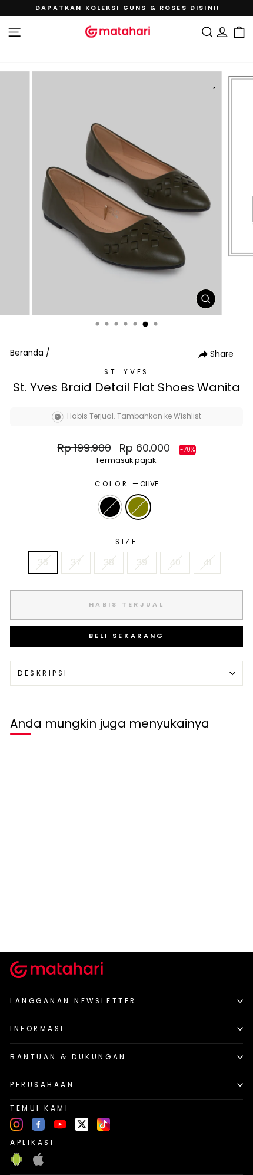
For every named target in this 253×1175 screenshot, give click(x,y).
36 (43, 562)
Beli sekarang (127, 635)
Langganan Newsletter (73, 1001)
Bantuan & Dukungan (68, 1057)
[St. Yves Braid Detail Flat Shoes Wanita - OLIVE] (36, 923)
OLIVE (138, 507)
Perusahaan (42, 1085)
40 (175, 562)
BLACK (110, 507)
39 (142, 562)
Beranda (27, 352)
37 (76, 562)
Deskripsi (43, 673)
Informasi (37, 1029)
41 (207, 562)
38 (109, 562)
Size (126, 542)
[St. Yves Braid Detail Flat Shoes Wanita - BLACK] (22, 923)
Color (126, 484)
